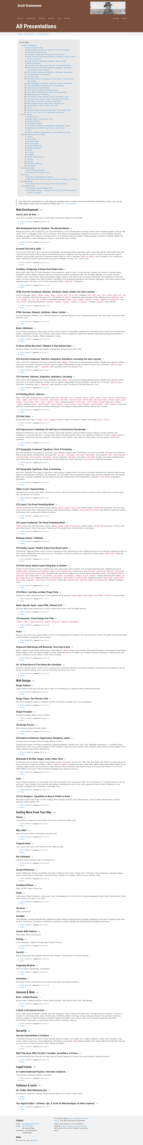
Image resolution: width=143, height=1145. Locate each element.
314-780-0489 (27, 1126)
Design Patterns (33, 117)
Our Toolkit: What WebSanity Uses (39, 188)
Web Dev (51, 18)
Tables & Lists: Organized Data (38, 88)
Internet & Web (28, 168)
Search (124, 18)
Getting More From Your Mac (34, 135)
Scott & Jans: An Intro (35, 48)
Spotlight (30, 155)
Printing (30, 159)
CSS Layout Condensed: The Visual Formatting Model (47, 92)
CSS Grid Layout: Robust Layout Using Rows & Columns (47, 99)
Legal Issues (27, 181)
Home (20, 34)
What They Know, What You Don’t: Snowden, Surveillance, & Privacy (52, 179)
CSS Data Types (33, 77)
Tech (59, 18)
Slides (22, 222)
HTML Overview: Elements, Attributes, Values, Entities (46, 61)
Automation (31, 166)
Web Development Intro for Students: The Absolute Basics (48, 50)
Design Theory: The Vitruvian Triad (40, 119)
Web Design (27, 115)
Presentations (31, 18)
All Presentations (42, 34)
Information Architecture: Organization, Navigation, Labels (48, 126)
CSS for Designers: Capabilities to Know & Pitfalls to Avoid (48, 132)
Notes (22, 224)
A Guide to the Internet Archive (38, 172)
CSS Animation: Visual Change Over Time (42, 106)
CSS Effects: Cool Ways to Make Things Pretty (44, 101)
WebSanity (33, 1140)
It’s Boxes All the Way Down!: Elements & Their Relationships (49, 65)
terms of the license (68, 204)
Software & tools (29, 186)
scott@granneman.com (30, 1124)
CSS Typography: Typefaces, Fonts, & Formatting (45, 86)
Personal (67, 18)
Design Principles (33, 121)
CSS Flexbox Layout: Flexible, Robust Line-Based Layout (48, 97)
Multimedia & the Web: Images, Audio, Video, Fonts (45, 128)
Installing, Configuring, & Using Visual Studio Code (45, 54)
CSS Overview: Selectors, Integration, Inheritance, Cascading (49, 72)
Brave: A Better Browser (36, 170)
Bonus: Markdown (33, 63)
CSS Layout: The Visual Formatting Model (42, 90)
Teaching (42, 18)
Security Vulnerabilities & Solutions (40, 177)
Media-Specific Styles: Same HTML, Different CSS (45, 103)
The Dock (30, 152)
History (29, 137)
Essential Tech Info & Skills (37, 52)
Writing (20, 18)
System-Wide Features (35, 157)
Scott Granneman (30, 5)
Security (30, 161)
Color (29, 130)
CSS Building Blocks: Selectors (38, 74)
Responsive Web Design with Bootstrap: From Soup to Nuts (49, 110)
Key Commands (33, 143)
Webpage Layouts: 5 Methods (38, 94)
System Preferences (34, 146)
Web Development (30, 45)
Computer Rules (33, 141)
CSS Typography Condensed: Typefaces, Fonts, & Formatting (49, 83)
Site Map (115, 18)
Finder (29, 150)
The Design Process (34, 123)
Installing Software (34, 148)
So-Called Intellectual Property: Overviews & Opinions (47, 184)
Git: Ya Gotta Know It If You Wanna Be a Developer (46, 112)
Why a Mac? (31, 139)
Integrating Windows (34, 163)
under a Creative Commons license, (74, 1126)
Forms (29, 108)
